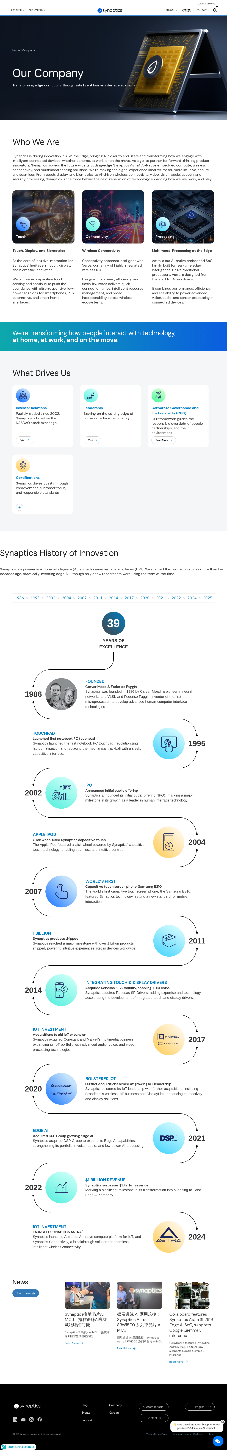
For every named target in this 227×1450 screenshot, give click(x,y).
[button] (19, 1446)
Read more (24, 1293)
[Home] (110, 10)
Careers (187, 10)
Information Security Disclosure (188, 1434)
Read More (162, 440)
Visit (22, 440)
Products (16, 10)
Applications (36, 10)
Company (201, 10)
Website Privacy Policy (156, 1434)
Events (86, 1412)
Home (16, 50)
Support (170, 10)
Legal (212, 1434)
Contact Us (154, 1418)
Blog (85, 1405)
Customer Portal (153, 1406)
